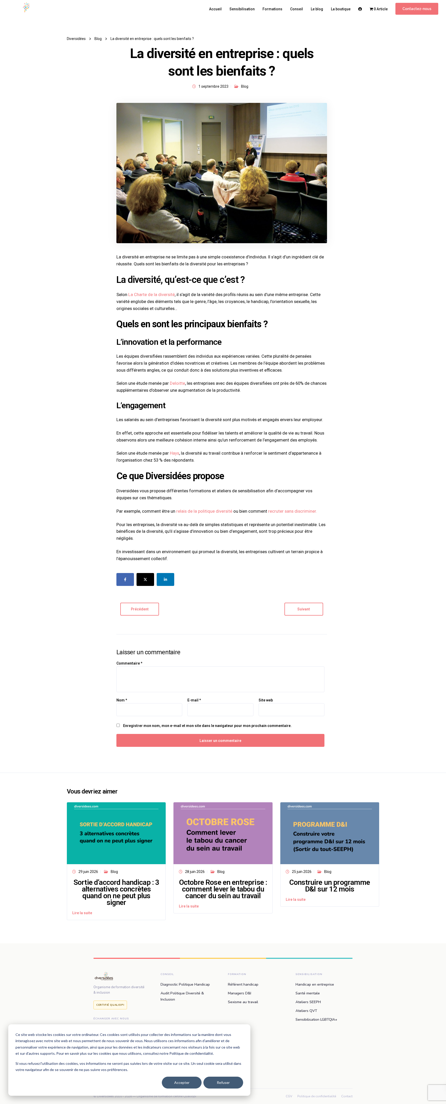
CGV (289, 1096)
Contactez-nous (416, 9)
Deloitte (177, 383)
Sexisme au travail (243, 1002)
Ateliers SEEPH (308, 1002)
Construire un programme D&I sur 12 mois (329, 885)
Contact (347, 1096)
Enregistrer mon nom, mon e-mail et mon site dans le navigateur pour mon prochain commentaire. (207, 725)
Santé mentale (308, 993)
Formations (272, 9)
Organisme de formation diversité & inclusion (118, 990)
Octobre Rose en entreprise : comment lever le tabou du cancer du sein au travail (223, 889)
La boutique (341, 9)
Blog (244, 86)
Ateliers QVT (306, 1010)
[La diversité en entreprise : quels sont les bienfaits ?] (221, 173)
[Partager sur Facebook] (125, 579)
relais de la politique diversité (204, 511)
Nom (121, 700)
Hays (174, 453)
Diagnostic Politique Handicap (185, 984)
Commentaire (129, 663)
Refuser (223, 1082)
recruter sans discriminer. (292, 511)
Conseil (296, 9)
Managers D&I (239, 993)
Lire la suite (82, 913)
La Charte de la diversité (151, 294)
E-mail (194, 700)
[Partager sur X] (145, 579)
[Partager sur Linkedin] (165, 579)
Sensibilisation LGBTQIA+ (316, 1019)
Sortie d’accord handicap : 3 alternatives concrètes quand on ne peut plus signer (116, 892)
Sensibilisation (242, 9)
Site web (266, 700)
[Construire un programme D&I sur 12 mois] (329, 833)
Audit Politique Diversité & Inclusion (182, 996)
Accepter (181, 1082)
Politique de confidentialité (316, 1096)
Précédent (140, 609)
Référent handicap (243, 984)
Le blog (317, 9)
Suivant (303, 609)
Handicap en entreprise (315, 984)
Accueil (215, 9)
